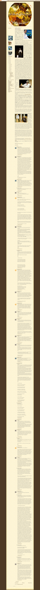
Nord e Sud (30, 57)
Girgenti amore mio (11, 72)
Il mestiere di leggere (10, 84)
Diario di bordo (9, 81)
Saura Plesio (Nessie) (10, 91)
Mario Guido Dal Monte (11, 76)
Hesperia (18, 179)
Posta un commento (17, 581)
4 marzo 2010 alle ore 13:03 (19, 455)
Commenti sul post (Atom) (20, 584)
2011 (9, 62)
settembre (10, 66)
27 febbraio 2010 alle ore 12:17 (19, 195)
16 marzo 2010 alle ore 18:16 (19, 493)
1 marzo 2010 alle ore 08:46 (19, 436)
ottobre (10, 65)
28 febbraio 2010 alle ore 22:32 (19, 342)
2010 (9, 63)
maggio (10, 69)
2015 (9, 59)
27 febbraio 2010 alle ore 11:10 (19, 190)
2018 (9, 57)
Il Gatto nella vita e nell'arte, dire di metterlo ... (11, 74)
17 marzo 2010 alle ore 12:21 (19, 543)
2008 (9, 78)
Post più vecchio (30, 582)
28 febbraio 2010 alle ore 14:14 (19, 309)
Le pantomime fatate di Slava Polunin (11, 75)
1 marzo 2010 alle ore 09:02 (19, 445)
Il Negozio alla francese (10, 85)
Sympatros (18, 269)
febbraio (10, 71)
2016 (9, 58)
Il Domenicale (9, 83)
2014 (9, 60)
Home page (23, 582)
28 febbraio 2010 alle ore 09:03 (19, 224)
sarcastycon (18, 250)
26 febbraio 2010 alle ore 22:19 (19, 186)
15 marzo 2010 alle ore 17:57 (19, 489)
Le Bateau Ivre (9, 87)
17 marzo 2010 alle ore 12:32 (19, 555)
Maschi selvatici (9, 89)
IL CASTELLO (9, 82)
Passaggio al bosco (10, 90)
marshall (18, 191)
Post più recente (16, 582)
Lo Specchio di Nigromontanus (11, 88)
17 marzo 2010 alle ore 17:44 (19, 561)
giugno (10, 68)
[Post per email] (21, 143)
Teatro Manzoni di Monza (28, 94)
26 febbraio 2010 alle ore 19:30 (19, 154)
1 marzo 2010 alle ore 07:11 (19, 401)
